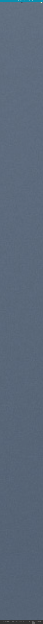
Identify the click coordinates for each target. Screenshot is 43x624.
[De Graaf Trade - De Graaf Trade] (21, 2)
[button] (1, 3)
